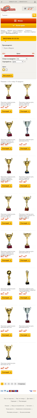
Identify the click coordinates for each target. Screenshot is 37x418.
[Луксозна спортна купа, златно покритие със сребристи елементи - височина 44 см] (9, 240)
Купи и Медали (9, 48)
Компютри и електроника (23, 409)
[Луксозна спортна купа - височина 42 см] (27, 128)
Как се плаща (20, 398)
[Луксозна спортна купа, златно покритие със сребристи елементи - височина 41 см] (9, 128)
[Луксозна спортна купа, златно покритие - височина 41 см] (27, 91)
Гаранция (13, 401)
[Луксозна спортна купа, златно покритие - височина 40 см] (9, 91)
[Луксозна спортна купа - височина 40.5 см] (9, 315)
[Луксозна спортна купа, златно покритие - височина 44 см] (9, 203)
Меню (20, 21)
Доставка (30, 398)
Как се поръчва (9, 398)
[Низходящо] (25, 61)
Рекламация (22, 401)
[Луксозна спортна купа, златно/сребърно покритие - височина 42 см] (27, 277)
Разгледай (5, 111)
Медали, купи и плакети (15, 30)
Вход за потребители (18, 405)
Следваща (21, 384)
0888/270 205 (13, 1)
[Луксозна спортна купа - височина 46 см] (27, 315)
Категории (20, 26)
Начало (3, 30)
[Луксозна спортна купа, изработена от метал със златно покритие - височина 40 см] (27, 203)
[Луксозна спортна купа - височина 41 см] (9, 352)
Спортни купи (17, 32)
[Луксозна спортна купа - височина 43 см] (9, 277)
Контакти (29, 405)
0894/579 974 (23, 1)
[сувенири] (11, 8)
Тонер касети (10, 409)
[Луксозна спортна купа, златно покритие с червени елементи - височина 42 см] (9, 166)
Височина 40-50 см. (12, 33)
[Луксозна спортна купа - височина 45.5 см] (27, 240)
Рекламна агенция (12, 412)
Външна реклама (25, 412)
